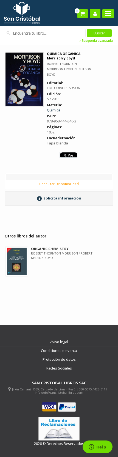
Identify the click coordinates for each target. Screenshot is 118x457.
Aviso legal (59, 341)
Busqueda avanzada (97, 40)
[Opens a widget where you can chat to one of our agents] (97, 447)
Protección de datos (59, 359)
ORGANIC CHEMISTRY (50, 248)
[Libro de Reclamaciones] (59, 428)
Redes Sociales (59, 368)
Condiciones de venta (59, 350)
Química (53, 110)
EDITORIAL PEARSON (63, 87)
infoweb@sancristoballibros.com (59, 392)
